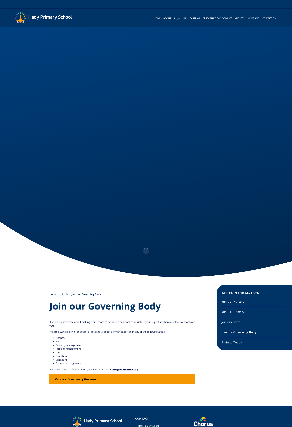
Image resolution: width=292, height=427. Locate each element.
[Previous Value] (18, 131)
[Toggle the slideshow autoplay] (146, 251)
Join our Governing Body (86, 294)
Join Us (64, 294)
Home (52, 294)
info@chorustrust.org (125, 369)
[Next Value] (274, 131)
